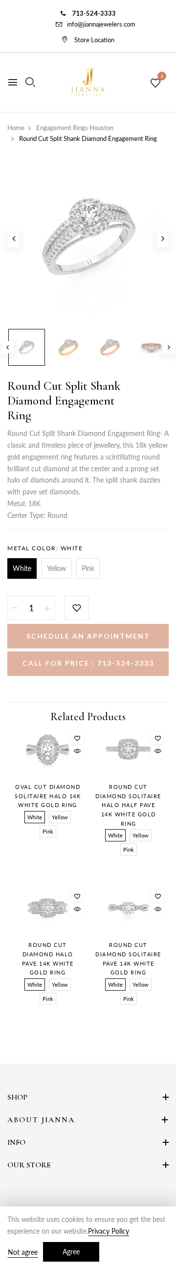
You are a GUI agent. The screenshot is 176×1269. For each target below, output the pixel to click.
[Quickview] (77, 751)
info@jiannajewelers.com (101, 24)
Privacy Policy (108, 1231)
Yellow (56, 568)
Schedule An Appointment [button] (88, 636)
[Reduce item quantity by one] (15, 608)
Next (169, 347)
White (22, 568)
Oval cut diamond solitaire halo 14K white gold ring (48, 795)
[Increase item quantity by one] (47, 608)
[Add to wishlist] (77, 607)
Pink (88, 568)
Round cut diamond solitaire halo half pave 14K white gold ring (128, 805)
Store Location (93, 40)
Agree (71, 1251)
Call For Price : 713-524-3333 (88, 663)
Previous (7, 347)
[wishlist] (155, 83)
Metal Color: (45, 548)
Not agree (23, 1252)
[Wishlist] (77, 738)
